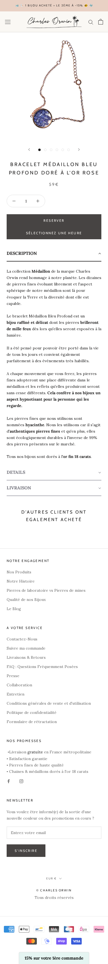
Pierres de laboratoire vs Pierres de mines (46, 590)
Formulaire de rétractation (32, 721)
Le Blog (14, 608)
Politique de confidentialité (31, 712)
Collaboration (19, 684)
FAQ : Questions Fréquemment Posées (42, 666)
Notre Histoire (21, 581)
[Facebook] (9, 781)
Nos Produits (19, 572)
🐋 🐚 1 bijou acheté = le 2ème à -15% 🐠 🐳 (54, 5)
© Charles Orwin (54, 890)
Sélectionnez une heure (54, 233)
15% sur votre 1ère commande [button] (54, 958)
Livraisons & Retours (26, 657)
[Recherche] (90, 21)
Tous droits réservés (54, 897)
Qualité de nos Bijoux (26, 599)
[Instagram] (21, 781)
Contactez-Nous (22, 639)
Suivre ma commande (26, 648)
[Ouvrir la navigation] (8, 21)
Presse (13, 675)
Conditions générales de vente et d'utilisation (49, 703)
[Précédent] (29, 149)
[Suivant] (79, 149)
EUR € (51, 878)
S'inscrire (26, 851)
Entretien (15, 694)
